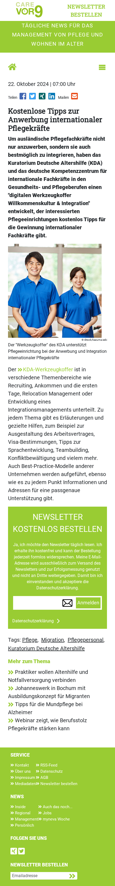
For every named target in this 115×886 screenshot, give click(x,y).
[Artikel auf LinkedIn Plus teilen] (52, 98)
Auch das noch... (57, 806)
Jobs (47, 813)
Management (26, 819)
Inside (20, 806)
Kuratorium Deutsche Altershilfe (46, 648)
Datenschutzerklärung (33, 620)
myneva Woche (56, 819)
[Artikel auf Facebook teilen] (23, 98)
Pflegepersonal (85, 640)
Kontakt (21, 765)
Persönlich (24, 825)
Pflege (29, 640)
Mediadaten (25, 783)
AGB (43, 777)
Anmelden (88, 602)
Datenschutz (51, 771)
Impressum (24, 777)
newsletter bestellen (86, 10)
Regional (22, 813)
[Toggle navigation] (102, 67)
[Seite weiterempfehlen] (75, 98)
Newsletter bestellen (58, 783)
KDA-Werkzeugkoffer (48, 369)
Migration (52, 640)
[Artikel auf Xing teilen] (42, 98)
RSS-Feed (48, 765)
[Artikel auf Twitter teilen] (33, 98)
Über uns (22, 771)
